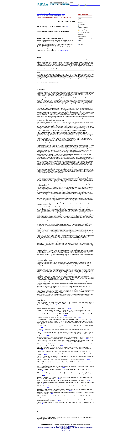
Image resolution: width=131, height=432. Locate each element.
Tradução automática (84, 30)
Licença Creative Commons (85, 424)
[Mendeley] (78, 40)
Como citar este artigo (83, 27)
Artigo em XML (82, 24)
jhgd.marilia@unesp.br (65, 430)
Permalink (81, 44)
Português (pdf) (82, 22)
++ (37, 419)
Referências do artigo (83, 25)
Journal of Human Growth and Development (51, 14)
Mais (80, 40)
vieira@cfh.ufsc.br (64, 50)
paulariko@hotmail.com (42, 43)
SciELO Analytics (82, 18)
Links (57, 304)
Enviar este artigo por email (84, 32)
